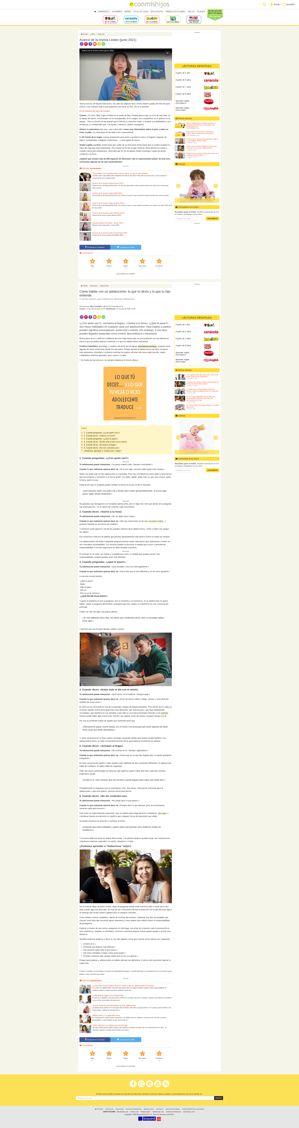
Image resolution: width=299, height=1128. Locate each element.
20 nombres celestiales (197, 452)
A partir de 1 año (183, 73)
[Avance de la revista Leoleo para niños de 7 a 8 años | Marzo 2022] (180, 155)
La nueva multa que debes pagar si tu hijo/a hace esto (202, 406)
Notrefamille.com (122, 1112)
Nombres (117, 12)
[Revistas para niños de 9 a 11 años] (173, 19)
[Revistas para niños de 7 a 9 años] (152, 19)
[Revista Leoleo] (211, 88)
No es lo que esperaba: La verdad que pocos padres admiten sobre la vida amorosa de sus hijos (200, 398)
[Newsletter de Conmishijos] (99, 44)
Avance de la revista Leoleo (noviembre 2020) (109, 233)
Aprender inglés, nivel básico (183, 102)
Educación (157, 12)
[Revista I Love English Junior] (211, 102)
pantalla (164, 713)
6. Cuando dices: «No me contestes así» (101, 448)
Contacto (159, 1109)
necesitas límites (155, 521)
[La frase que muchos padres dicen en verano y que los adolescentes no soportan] (85, 989)
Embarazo (104, 12)
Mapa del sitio (149, 1109)
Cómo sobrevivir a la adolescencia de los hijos (110, 1025)
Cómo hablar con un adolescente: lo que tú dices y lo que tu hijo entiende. (120, 173)
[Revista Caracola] (211, 81)
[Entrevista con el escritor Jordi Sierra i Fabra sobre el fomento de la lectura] (180, 134)
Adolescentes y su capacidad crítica (106, 1015)
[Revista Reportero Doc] (211, 95)
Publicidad (119, 1109)
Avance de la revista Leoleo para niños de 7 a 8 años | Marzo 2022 (202, 154)
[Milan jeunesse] (159, 1119)
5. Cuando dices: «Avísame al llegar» (100, 445)
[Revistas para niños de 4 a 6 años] (131, 19)
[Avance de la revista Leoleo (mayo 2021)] (85, 187)
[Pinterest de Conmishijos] (86, 44)
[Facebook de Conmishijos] (90, 44)
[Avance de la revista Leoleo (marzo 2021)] (85, 206)
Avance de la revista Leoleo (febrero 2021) (108, 213)
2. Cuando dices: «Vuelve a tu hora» (99, 436)
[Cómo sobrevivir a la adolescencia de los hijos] (85, 1029)
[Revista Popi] (211, 74)
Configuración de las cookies (193, 1109)
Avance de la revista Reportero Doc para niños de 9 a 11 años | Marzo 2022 (201, 147)
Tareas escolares (175, 12)
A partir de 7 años (183, 87)
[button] (125, 74)
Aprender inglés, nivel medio (183, 109)
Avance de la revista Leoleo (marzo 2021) (108, 203)
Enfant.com (134, 1112)
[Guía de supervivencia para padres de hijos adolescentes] (85, 1009)
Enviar (219, 1098)
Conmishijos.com (189, 1112)
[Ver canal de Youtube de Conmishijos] (95, 44)
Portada (85, 34)
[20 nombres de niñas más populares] (197, 185)
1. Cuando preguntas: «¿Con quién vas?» (102, 433)
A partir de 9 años (183, 94)
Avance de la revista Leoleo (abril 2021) (107, 193)
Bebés (128, 12)
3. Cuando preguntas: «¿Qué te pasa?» (101, 439)
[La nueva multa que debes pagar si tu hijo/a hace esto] (180, 407)
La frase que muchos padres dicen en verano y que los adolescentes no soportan (123, 986)
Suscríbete (212, 218)
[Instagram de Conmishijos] (81, 44)
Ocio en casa (140, 12)
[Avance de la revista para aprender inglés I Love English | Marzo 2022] (180, 141)
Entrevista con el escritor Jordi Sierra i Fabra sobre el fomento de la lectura (200, 132)
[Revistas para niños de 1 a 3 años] (110, 19)
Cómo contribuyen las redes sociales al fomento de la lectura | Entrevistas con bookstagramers (200, 125)
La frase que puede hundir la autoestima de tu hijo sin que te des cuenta (202, 383)
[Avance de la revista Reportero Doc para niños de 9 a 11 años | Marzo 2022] (180, 148)
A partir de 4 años (183, 80)
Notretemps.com (158, 1112)
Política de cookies (173, 1109)
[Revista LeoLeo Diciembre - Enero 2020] (85, 226)
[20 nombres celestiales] (197, 437)
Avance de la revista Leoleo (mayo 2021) (107, 183)
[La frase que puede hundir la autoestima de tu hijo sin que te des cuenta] (180, 384)
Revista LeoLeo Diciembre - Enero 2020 (107, 223)
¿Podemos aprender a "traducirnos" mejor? (102, 451)
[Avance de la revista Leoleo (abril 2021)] (85, 196)
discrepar (162, 813)
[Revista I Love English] (211, 109)
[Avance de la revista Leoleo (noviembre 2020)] (85, 236)
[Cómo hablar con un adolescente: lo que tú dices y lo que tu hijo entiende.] (85, 177)
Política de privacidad (134, 1109)
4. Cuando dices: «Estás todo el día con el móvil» (105, 442)
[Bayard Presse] (147, 1119)
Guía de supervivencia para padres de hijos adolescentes (114, 1005)
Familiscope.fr (145, 1112)
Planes (201, 12)
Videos (93, 34)
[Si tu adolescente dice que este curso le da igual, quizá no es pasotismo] (180, 377)
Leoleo (152, 104)
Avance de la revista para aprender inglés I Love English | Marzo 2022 (202, 140)
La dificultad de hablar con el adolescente (107, 996)
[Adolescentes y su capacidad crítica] (85, 1019)
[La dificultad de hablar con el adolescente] (85, 999)
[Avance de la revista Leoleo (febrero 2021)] (85, 216)
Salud (191, 12)
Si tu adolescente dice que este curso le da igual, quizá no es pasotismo (202, 375)
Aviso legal (109, 1109)
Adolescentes (104, 286)
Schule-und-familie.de (173, 1112)
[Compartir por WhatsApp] (103, 44)
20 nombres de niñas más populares (197, 200)
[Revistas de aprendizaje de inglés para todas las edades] (193, 19)
